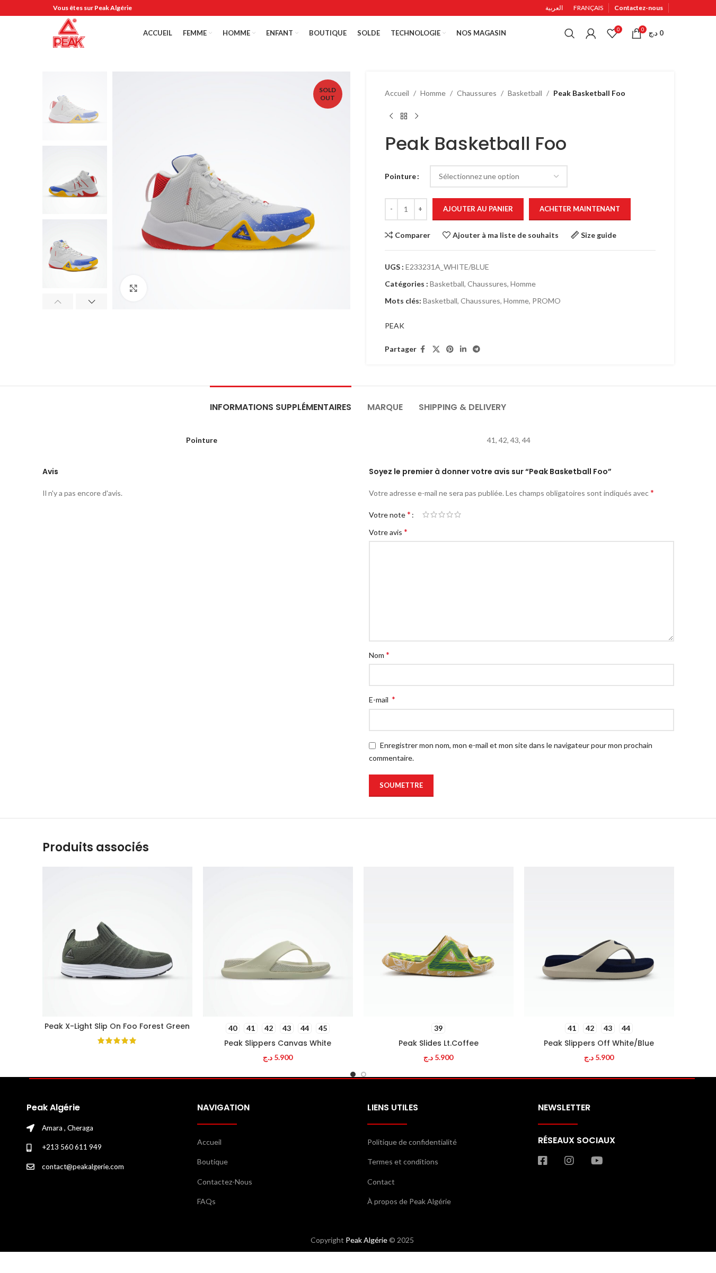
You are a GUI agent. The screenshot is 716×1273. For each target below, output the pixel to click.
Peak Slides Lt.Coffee (439, 1043)
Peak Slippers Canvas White (277, 1043)
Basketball (525, 92)
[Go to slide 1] (353, 1074)
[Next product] (416, 116)
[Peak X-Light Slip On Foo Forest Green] (117, 942)
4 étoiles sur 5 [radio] (450, 514)
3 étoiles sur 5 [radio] (442, 514)
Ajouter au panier (478, 208)
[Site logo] (69, 32)
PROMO (546, 300)
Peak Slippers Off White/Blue (599, 1043)
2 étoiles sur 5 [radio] (434, 514)
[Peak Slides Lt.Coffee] (439, 942)
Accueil (397, 92)
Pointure (400, 176)
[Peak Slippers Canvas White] (278, 942)
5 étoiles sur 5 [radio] (458, 514)
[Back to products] (403, 116)
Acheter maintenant (580, 208)
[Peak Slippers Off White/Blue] (599, 942)
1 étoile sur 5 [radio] (426, 514)
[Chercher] (569, 33)
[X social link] (436, 349)
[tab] (280, 402)
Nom (379, 654)
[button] (58, 301)
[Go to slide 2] (363, 1074)
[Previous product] (391, 116)
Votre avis (388, 532)
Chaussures (477, 92)
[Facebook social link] (423, 349)
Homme (433, 92)
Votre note (390, 514)
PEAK (394, 325)
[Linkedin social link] (463, 349)
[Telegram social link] (476, 349)
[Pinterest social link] (450, 349)
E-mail (382, 699)
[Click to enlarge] (133, 288)
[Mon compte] (591, 33)
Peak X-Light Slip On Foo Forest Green (117, 1026)
